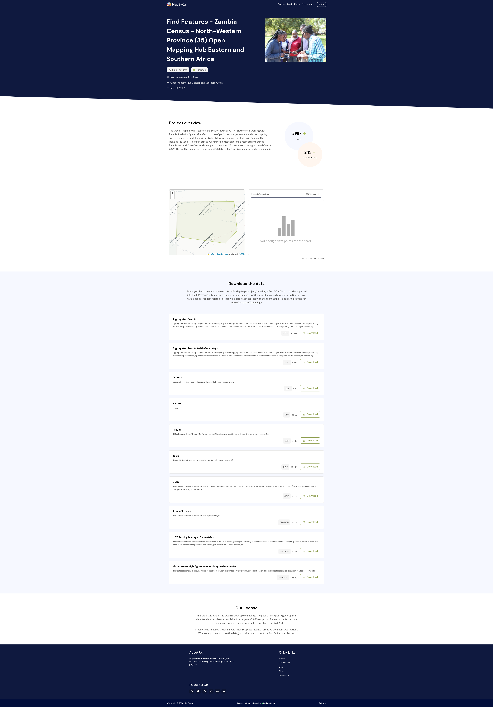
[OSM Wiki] (217, 691)
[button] (172, 193)
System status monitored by (249, 703)
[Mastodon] (198, 691)
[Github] (211, 691)
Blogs (281, 671)
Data (297, 4)
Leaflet (211, 254)
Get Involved (285, 4)
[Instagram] (204, 691)
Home (282, 658)
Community (308, 4)
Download (312, 332)
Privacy (322, 703)
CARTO (241, 254)
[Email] (223, 691)
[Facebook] (191, 691)
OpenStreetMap (222, 254)
